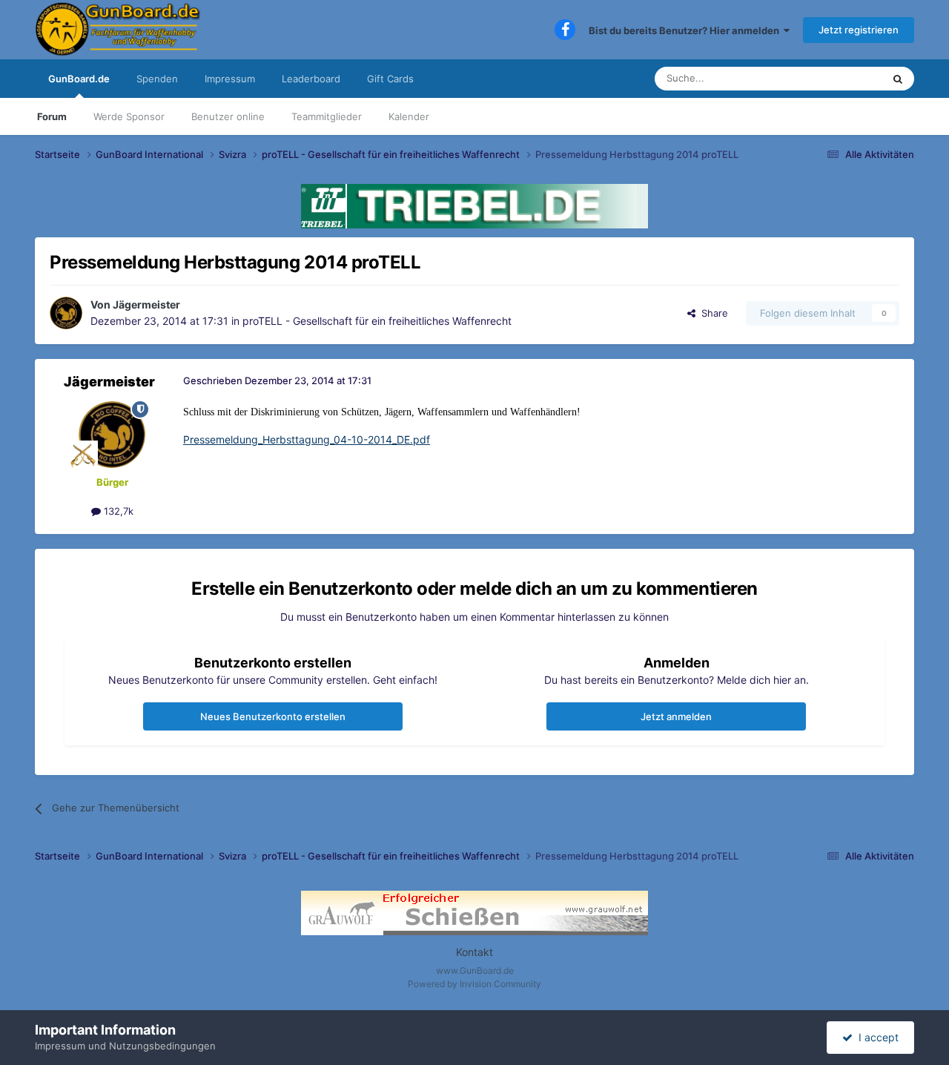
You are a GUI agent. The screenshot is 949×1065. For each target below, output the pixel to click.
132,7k (117, 511)
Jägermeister (146, 304)
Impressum (230, 79)
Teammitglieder (326, 116)
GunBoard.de (79, 79)
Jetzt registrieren (859, 30)
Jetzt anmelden (676, 716)
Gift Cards (390, 79)
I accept (876, 1037)
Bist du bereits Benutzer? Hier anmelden (686, 30)
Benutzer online (228, 116)
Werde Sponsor (129, 116)
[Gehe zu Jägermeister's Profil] (66, 313)
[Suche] (898, 78)
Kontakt (474, 952)
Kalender (408, 116)
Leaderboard (311, 79)
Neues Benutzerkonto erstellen (272, 716)
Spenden (157, 79)
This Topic (840, 78)
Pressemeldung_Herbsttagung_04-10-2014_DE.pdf (306, 439)
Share (711, 313)
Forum (52, 116)
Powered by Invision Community (474, 983)
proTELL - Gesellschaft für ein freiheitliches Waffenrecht (377, 320)
